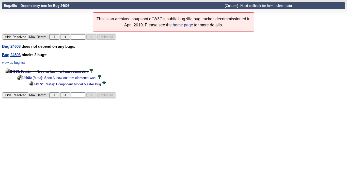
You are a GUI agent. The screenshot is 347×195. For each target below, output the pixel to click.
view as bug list (13, 62)
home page (183, 25)
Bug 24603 (61, 6)
